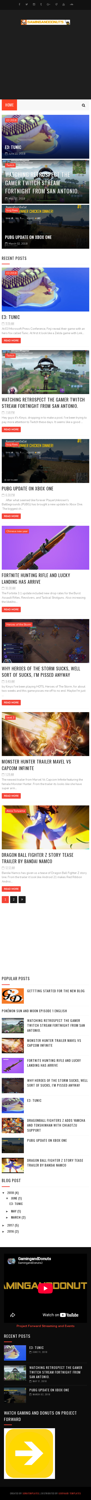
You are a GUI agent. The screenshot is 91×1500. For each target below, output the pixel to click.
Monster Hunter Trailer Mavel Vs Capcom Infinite (36, 764)
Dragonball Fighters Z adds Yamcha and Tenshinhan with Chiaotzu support (56, 1125)
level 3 (10, 717)
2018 (11, 1192)
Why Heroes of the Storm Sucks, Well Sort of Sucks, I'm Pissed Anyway (41, 671)
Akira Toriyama (15, 811)
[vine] (56, 4)
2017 (11, 1225)
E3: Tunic (13, 147)
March (16, 1217)
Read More (11, 340)
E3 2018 (11, 120)
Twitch (10, 165)
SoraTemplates (31, 1493)
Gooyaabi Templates (70, 1493)
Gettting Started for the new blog (56, 990)
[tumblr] (41, 4)
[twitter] (26, 4)
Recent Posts (14, 258)
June (14, 1198)
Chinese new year (17, 531)
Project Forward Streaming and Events (45, 1326)
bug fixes (12, 210)
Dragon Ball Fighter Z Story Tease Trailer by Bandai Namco (38, 858)
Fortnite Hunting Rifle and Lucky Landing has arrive (36, 578)
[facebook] (19, 4)
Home (9, 105)
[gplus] (48, 4)
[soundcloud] (71, 4)
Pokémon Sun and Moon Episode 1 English (34, 1010)
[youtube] (63, 4)
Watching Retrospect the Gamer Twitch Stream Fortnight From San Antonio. (42, 182)
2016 (11, 1231)
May (14, 1211)
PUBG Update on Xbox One (28, 237)
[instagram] (34, 4)
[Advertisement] (45, 62)
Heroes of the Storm (18, 624)
